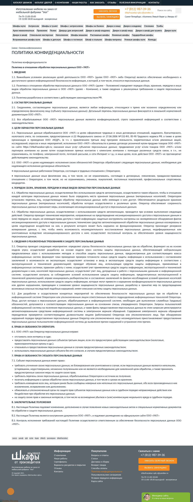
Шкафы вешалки (79, 35)
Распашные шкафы (99, 35)
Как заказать (97, 3)
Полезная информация (132, 3)
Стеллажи (149, 26)
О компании (62, 3)
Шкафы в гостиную (73, 40)
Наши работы (79, 3)
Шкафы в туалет (50, 26)
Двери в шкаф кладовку (98, 31)
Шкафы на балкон (95, 26)
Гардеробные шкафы (142, 35)
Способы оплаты (99, 468)
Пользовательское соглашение (106, 475)
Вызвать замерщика (107, 17)
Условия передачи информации (106, 478)
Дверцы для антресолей (71, 31)
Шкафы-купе (19, 26)
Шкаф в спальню (93, 40)
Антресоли (33, 26)
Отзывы (112, 3)
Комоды (152, 40)
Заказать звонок (107, 11)
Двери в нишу (114, 26)
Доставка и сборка (100, 462)
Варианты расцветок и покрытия (70, 465)
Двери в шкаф (20, 35)
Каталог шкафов (22, 3)
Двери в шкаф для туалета (149, 31)
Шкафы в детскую (52, 40)
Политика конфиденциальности (106, 472)
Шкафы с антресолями (71, 26)
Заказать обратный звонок (159, 461)
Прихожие (42, 31)
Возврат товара (98, 465)
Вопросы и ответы (100, 455)
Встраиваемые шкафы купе (26, 40)
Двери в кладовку (132, 26)
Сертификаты (60, 462)
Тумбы (160, 26)
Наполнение (62, 35)
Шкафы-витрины (113, 40)
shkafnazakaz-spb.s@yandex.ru (139, 13)
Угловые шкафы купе (134, 40)
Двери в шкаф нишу (123, 31)
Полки (53, 31)
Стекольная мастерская (41, 35)
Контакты (153, 3)
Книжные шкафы (120, 35)
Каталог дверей (43, 3)
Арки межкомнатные (23, 31)
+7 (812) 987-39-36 (138, 9)
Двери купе (170, 31)
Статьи (94, 459)
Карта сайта (97, 481)
